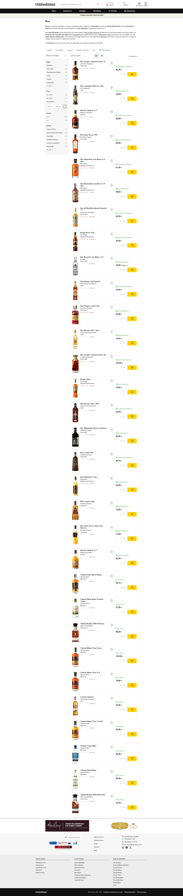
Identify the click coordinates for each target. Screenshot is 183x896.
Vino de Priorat (117, 867)
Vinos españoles (79, 862)
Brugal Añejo (77, 34)
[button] (139, 4)
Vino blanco (77, 872)
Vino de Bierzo (117, 870)
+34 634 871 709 (129, 839)
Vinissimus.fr (40, 865)
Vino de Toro (117, 875)
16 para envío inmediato (125, 115)
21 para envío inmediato (125, 286)
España (57, 79)
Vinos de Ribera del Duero (120, 865)
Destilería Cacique (57, 139)
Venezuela (70, 50)
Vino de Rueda (117, 872)
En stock (120, 580)
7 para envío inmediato (124, 164)
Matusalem (57, 136)
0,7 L (57, 117)
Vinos (54, 11)
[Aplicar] (64, 106)
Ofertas (114, 11)
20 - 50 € (57, 98)
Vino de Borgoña (118, 877)
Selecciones (130, 11)
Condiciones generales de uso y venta (113, 892)
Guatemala (57, 82)
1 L (57, 120)
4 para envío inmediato (124, 140)
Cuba (93, 50)
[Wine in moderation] (63, 848)
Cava (114, 885)
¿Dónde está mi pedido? (131, 836)
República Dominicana (83, 50)
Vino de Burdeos (118, 880)
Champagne (116, 882)
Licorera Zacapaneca (57, 143)
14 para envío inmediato (125, 237)
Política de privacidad (129, 892)
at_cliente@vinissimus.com (133, 844)
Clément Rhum (60, 50)
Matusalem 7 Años (105, 34)
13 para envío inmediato (125, 66)
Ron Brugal (57, 146)
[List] (96, 55)
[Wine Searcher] (124, 826)
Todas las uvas (79, 880)
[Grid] (102, 55)
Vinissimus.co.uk (41, 867)
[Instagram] (123, 848)
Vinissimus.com (41, 862)
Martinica (104, 37)
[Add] (132, 74)
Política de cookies (141, 892)
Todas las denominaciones (82, 875)
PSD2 (54, 843)
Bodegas (82, 11)
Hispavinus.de (40, 872)
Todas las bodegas (80, 877)
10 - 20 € (57, 95)
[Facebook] (127, 848)
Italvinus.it (39, 870)
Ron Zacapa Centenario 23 (93, 32)
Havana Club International (57, 132)
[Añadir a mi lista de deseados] (112, 112)
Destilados (97, 11)
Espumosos (67, 11)
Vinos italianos (78, 865)
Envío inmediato (106, 50)
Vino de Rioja (117, 862)
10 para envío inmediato (125, 213)
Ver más (49, 86)
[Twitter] (130, 848)
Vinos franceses (79, 867)
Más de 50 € (57, 101)
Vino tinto (77, 870)
